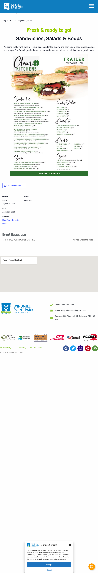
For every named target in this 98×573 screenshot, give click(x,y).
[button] (70, 545)
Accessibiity (5, 347)
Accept (49, 564)
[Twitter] (73, 348)
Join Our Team (35, 347)
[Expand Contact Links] (91, 566)
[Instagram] (80, 348)
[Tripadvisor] (95, 348)
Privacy (49, 570)
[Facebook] (66, 348)
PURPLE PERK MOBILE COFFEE (20, 239)
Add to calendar (14, 185)
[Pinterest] (88, 348)
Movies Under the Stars (83, 239)
